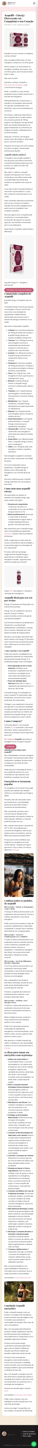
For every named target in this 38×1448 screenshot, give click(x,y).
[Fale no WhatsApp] (33, 1443)
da (13, 172)
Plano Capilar (27, 1436)
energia (7, 1048)
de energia (15, 850)
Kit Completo (9, 739)
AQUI (11, 591)
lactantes (7, 534)
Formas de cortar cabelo (23, 1395)
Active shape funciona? (22, 1278)
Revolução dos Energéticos (14, 85)
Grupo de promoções (29, 1434)
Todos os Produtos (29, 1431)
